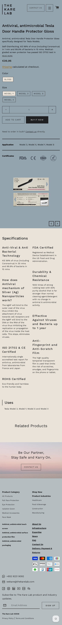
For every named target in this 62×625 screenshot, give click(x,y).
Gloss (8, 79)
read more (7, 56)
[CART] (57, 7)
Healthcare (37, 500)
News (35, 536)
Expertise (37, 532)
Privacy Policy (8, 618)
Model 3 (24, 93)
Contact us (31, 131)
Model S (38, 93)
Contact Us (35, 8)
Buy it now (37, 120)
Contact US (31, 467)
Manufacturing (38, 513)
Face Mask (6, 517)
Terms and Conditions (25, 618)
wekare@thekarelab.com (19, 581)
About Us (36, 524)
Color (5, 73)
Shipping (7, 66)
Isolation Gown (8, 509)
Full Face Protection (10, 500)
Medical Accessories (10, 513)
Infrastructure (39, 528)
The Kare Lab (7, 614)
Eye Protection (8, 505)
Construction (37, 509)
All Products (7, 496)
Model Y (9, 93)
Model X (9, 100)
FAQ (34, 540)
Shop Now (37, 492)
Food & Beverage (39, 504)
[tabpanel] (31, 114)
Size (4, 87)
